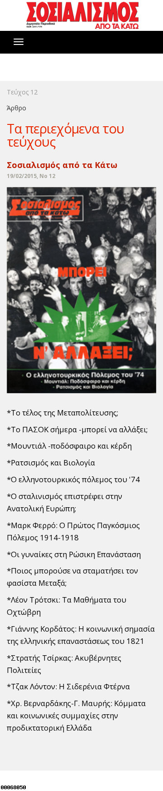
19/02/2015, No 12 (31, 176)
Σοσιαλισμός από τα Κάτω (62, 164)
